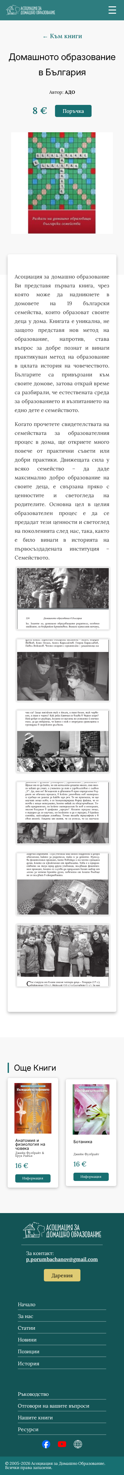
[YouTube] (62, 1446)
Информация (32, 1178)
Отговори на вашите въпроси (53, 1406)
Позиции (28, 1351)
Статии (26, 1328)
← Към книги (62, 36)
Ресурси (28, 1429)
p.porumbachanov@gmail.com (62, 1259)
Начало (26, 1304)
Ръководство (33, 1394)
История (28, 1363)
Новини (27, 1339)
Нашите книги (35, 1417)
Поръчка (73, 111)
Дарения (62, 1275)
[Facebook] (46, 1446)
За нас (25, 1316)
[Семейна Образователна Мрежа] (78, 1446)
